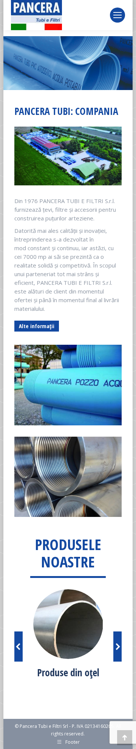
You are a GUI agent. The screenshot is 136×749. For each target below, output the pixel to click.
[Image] (68, 624)
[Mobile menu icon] (117, 15)
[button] (18, 646)
